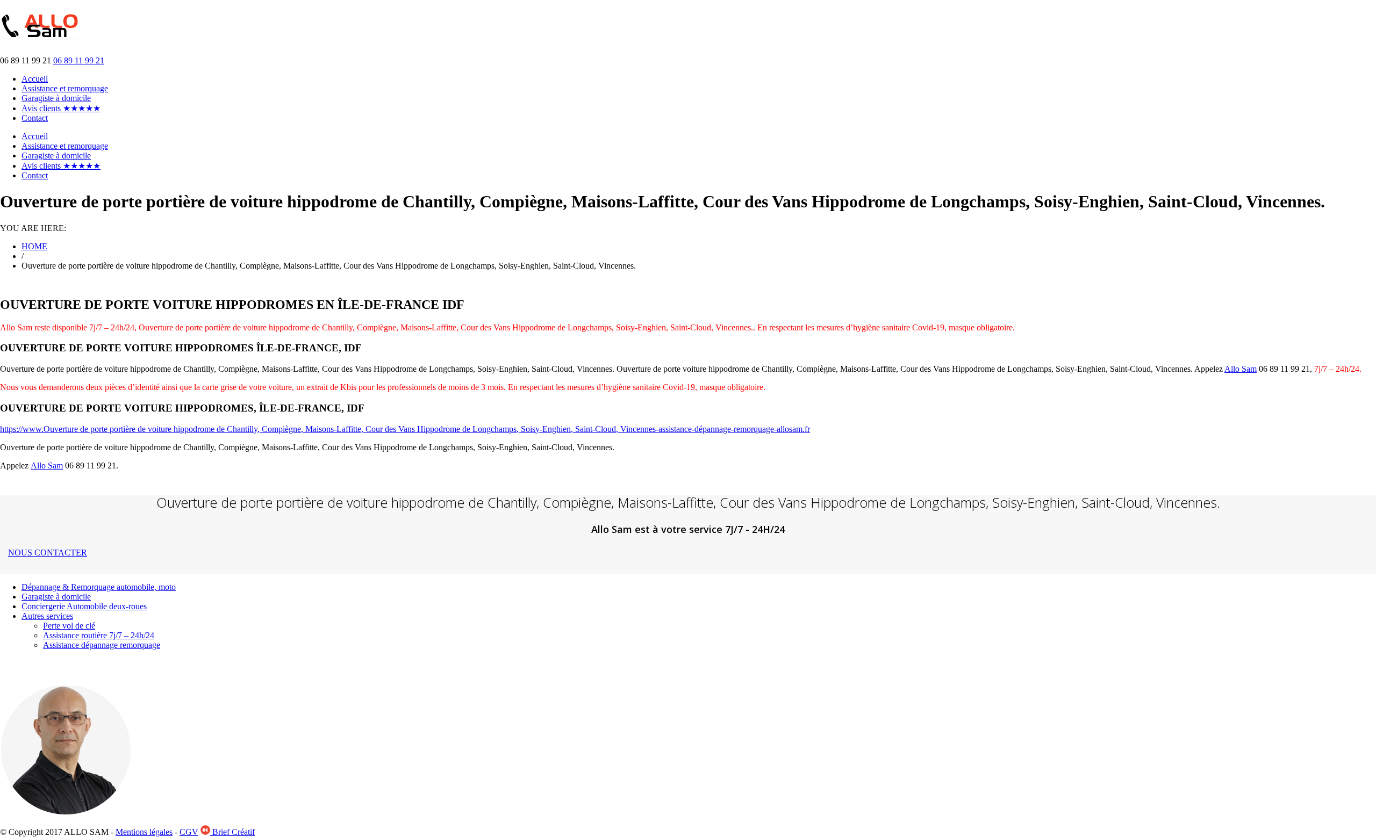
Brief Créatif (232, 831)
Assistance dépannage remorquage (101, 645)
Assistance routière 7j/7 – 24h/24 (98, 635)
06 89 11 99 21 (78, 60)
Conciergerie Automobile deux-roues (84, 606)
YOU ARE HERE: (33, 228)
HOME (34, 246)
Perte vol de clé (69, 625)
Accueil (35, 78)
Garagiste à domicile (56, 98)
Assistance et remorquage (65, 88)
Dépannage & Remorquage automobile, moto (99, 586)
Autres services (47, 615)
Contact (35, 117)
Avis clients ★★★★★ (61, 108)
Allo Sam (1240, 368)
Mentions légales (144, 831)
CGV (189, 831)
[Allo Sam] (41, 34)
